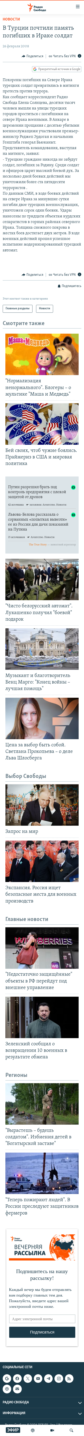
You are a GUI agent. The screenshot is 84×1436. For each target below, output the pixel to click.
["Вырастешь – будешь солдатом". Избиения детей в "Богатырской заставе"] (42, 1104)
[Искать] (71, 1430)
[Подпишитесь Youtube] (38, 1378)
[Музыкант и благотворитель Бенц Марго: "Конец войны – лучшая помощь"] (42, 649)
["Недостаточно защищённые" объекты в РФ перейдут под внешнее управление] (42, 948)
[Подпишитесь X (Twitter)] (28, 1378)
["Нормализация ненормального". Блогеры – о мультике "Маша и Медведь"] (42, 354)
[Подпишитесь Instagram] (58, 1378)
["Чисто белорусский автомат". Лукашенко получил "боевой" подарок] (42, 579)
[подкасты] (32, 1430)
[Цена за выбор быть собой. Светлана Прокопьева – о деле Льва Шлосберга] (42, 718)
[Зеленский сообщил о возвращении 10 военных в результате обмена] (42, 1017)
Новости (11, 20)
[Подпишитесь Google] (7, 1378)
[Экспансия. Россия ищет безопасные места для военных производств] (42, 861)
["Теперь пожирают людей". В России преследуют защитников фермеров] (42, 1173)
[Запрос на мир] (42, 805)
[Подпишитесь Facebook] (17, 1378)
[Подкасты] (7, 1389)
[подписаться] (17, 1389)
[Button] (32, 56)
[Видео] (52, 1430)
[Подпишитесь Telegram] (48, 1378)
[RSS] (69, 1378)
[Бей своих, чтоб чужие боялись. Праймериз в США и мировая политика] (42, 424)
